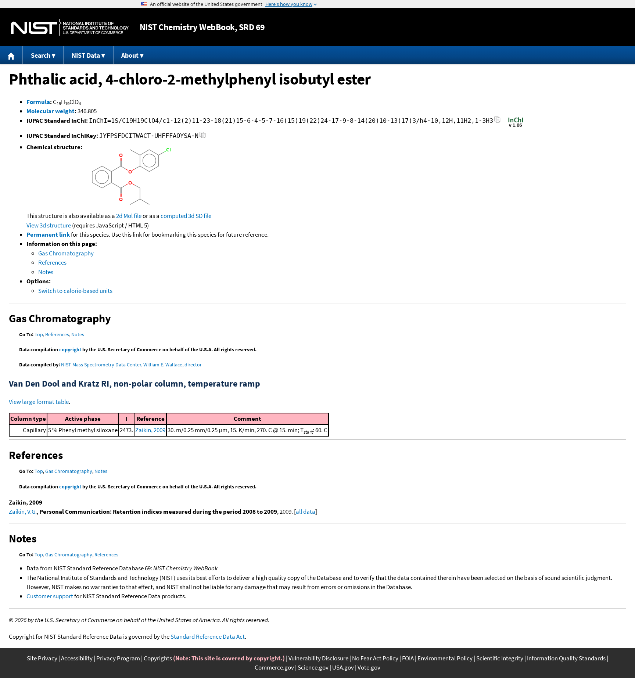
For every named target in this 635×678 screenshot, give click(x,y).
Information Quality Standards (566, 658)
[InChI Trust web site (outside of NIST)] (516, 126)
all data (305, 511)
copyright (70, 349)
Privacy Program (118, 658)
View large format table (39, 402)
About (130, 55)
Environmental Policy (445, 658)
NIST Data (86, 55)
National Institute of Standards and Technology (70, 27)
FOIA (408, 658)
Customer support (49, 596)
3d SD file (199, 216)
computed (174, 216)
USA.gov (343, 667)
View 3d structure (48, 225)
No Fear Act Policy (375, 658)
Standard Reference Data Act (208, 636)
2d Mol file (128, 216)
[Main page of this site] (11, 55)
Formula (38, 102)
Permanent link (48, 234)
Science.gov (313, 667)
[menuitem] (11, 55)
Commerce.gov (274, 667)
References (52, 262)
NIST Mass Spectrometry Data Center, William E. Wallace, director (131, 364)
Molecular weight (50, 111)
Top (39, 334)
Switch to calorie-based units (75, 291)
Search (40, 55)
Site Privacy (42, 658)
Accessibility (77, 658)
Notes (45, 272)
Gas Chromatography (66, 253)
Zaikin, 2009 (150, 430)
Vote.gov (369, 667)
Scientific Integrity (499, 658)
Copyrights (158, 658)
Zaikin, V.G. (23, 511)
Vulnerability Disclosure (318, 658)
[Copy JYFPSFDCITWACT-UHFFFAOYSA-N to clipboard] (203, 137)
